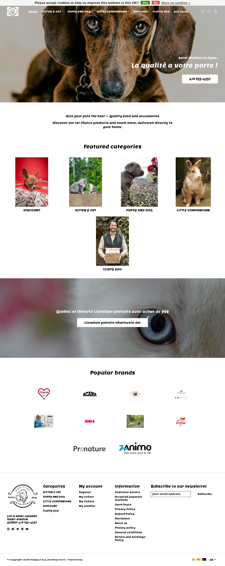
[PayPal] (199, 559)
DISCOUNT (141, 11)
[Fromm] (135, 394)
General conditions (128, 532)
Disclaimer (122, 518)
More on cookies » (175, 3)
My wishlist (87, 506)
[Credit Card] (193, 559)
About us (121, 523)
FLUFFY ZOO (161, 11)
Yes (145, 2)
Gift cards (181, 11)
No (156, 2)
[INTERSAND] (44, 421)
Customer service (127, 492)
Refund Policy (125, 513)
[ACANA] (89, 394)
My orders (86, 496)
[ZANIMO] (135, 449)
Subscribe (204, 494)
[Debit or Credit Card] (204, 559)
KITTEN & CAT (85, 210)
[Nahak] (135, 421)
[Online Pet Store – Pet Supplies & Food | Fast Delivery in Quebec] (12, 11)
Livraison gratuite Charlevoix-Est (112, 323)
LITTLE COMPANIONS (193, 210)
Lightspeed (90, 559)
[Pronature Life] (89, 449)
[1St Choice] (44, 394)
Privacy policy (125, 527)
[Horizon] (181, 394)
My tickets (86, 501)
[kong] (89, 421)
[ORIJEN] (181, 421)
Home (33, 11)
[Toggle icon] (202, 11)
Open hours (123, 504)
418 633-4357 (200, 79)
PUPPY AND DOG (139, 210)
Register (85, 492)
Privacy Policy (125, 509)
